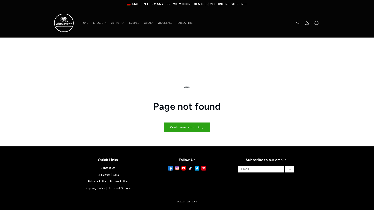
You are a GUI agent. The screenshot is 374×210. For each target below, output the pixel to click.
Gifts (116, 174)
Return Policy (119, 181)
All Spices (103, 174)
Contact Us (108, 167)
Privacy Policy (97, 181)
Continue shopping (187, 127)
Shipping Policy (95, 188)
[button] (100, 23)
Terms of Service (119, 188)
